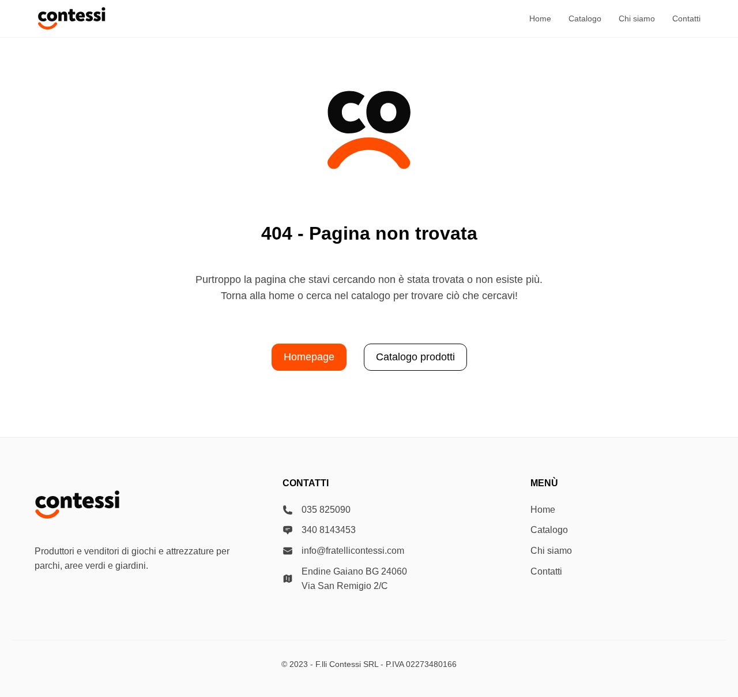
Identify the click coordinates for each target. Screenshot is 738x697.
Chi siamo (637, 18)
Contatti (686, 18)
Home (540, 18)
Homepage (309, 357)
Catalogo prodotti (415, 357)
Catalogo (584, 18)
